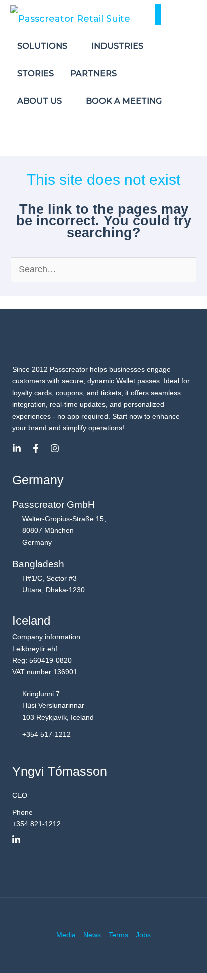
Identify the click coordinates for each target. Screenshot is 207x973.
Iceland (31, 620)
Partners (94, 73)
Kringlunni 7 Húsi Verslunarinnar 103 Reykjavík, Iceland (58, 705)
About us (40, 101)
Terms (118, 935)
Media (66, 935)
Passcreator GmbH (53, 504)
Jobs (143, 935)
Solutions (43, 46)
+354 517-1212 (46, 734)
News (92, 935)
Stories (35, 73)
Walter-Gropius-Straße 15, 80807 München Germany (64, 530)
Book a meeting (124, 101)
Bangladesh (38, 564)
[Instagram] (54, 448)
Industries (118, 46)
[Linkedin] (16, 448)
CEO (19, 795)
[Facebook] (35, 448)
